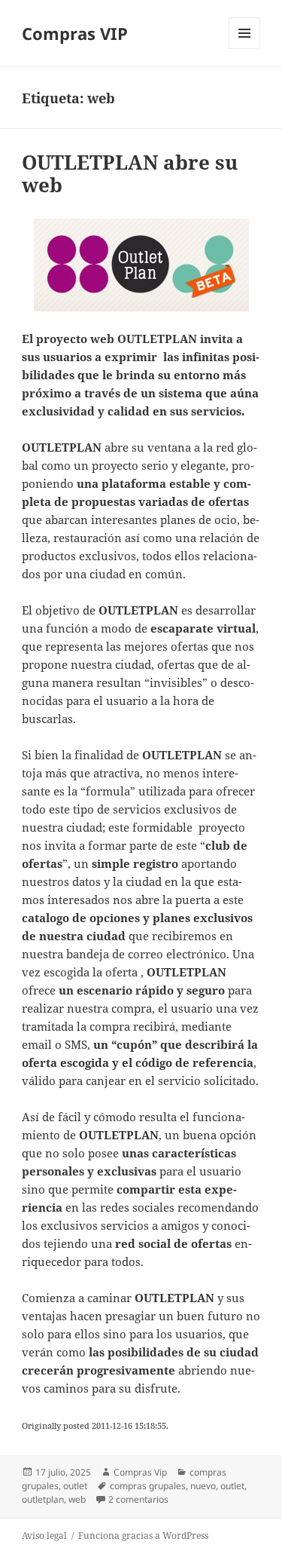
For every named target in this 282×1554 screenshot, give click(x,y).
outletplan (43, 1499)
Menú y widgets (244, 48)
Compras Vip (140, 1472)
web (77, 1499)
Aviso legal (44, 1535)
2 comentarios (138, 1499)
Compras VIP (75, 33)
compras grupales (148, 1485)
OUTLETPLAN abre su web (130, 173)
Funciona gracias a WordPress (143, 1535)
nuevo (203, 1485)
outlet (75, 1485)
